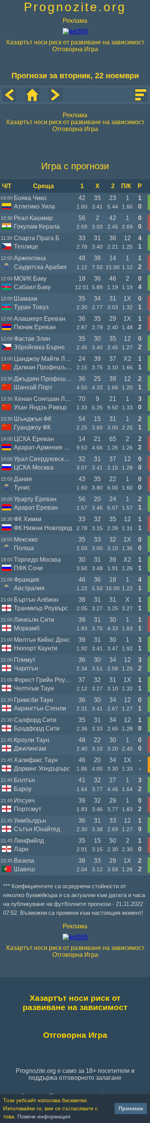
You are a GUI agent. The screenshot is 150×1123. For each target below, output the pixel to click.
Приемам (130, 1108)
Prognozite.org (75, 7)
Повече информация (43, 1116)
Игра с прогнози (75, 166)
